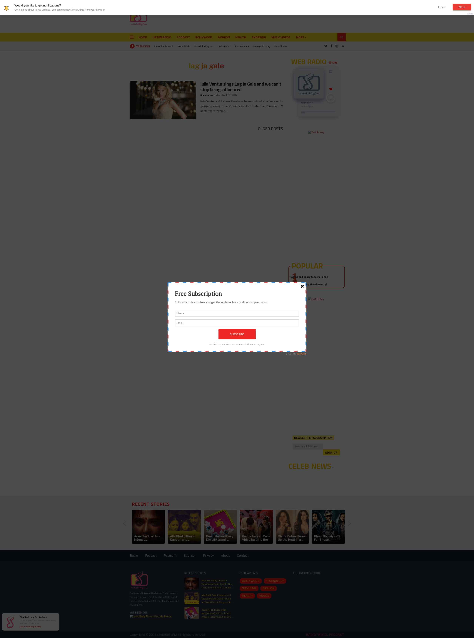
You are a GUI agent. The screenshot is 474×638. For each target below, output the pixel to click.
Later (441, 7)
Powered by (464, 14)
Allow (462, 7)
